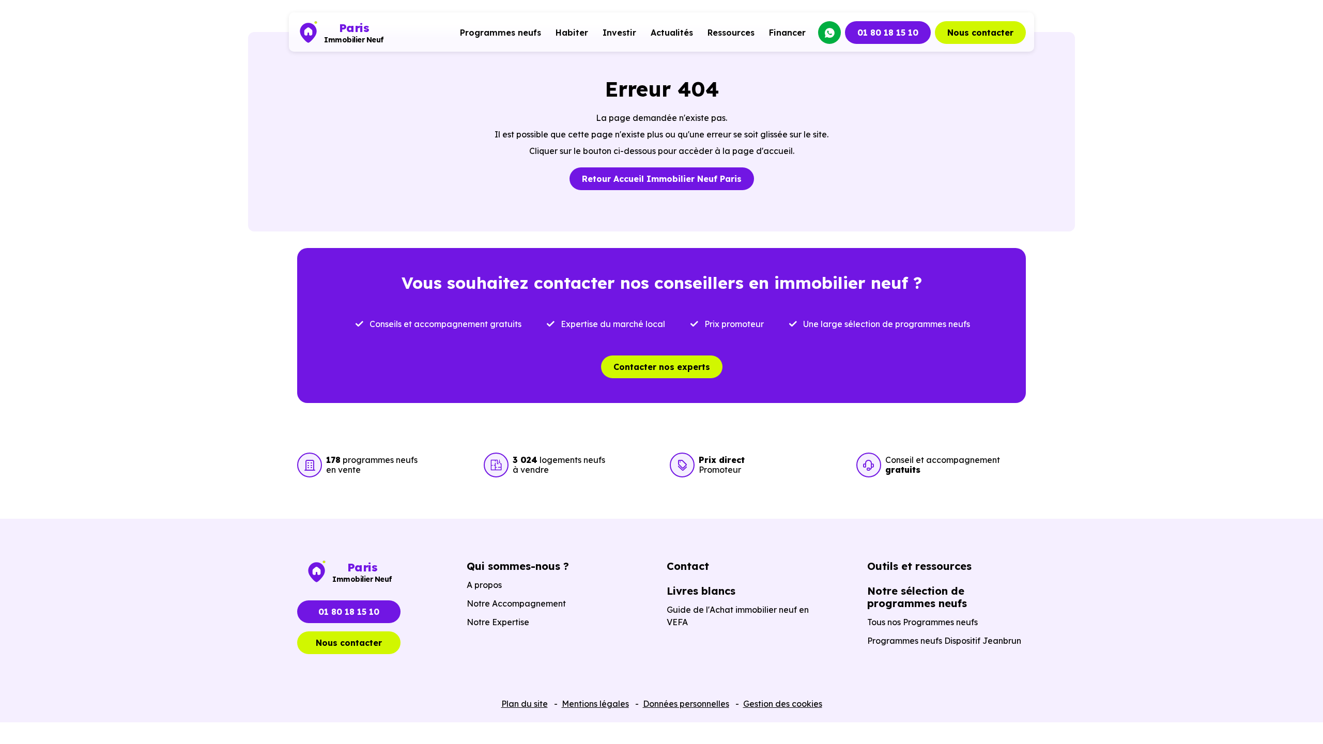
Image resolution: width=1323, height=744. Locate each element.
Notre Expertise (498, 622)
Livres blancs (701, 590)
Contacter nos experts (661, 367)
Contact (688, 566)
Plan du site (524, 704)
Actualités (672, 32)
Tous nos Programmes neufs (922, 622)
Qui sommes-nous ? (518, 566)
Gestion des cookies (782, 704)
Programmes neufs (500, 32)
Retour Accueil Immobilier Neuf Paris (662, 179)
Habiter (572, 32)
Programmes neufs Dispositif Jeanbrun (944, 641)
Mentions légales (595, 704)
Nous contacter (980, 32)
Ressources (731, 32)
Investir (619, 32)
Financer (787, 32)
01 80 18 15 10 (887, 32)
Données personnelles (686, 704)
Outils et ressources (919, 566)
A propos (484, 585)
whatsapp (829, 32)
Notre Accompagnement (516, 603)
